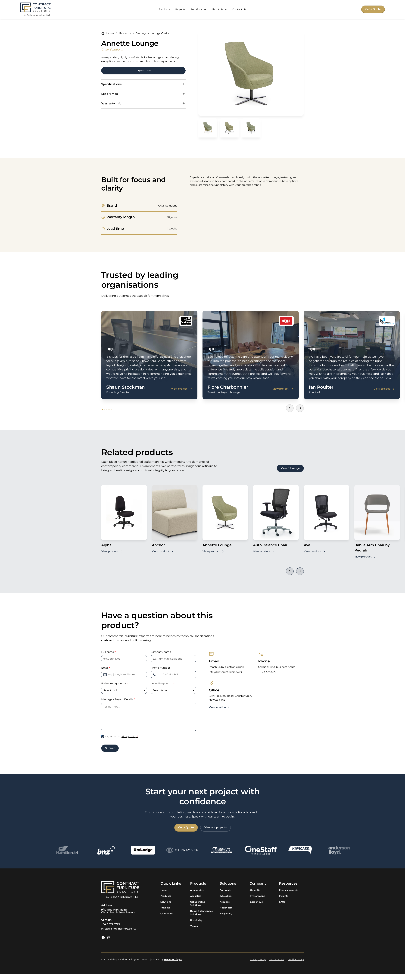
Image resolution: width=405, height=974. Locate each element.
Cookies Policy (296, 959)
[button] (198, 9)
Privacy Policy (258, 959)
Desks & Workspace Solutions (201, 913)
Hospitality (196, 920)
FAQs (282, 901)
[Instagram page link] (109, 938)
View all (194, 926)
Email (105, 667)
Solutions (165, 901)
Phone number (160, 667)
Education (226, 896)
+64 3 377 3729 (267, 671)
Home (163, 890)
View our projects (215, 827)
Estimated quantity (114, 683)
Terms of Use (276, 959)
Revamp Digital (173, 959)
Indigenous (256, 901)
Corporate (225, 890)
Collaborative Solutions (197, 903)
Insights (283, 896)
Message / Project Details (118, 699)
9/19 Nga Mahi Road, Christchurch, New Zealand (118, 911)
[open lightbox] (251, 73)
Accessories (196, 890)
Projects (180, 9)
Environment (257, 896)
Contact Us (239, 9)
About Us (254, 890)
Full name (108, 651)
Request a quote (288, 890)
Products (164, 9)
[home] (35, 9)
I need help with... (162, 683)
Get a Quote (373, 9)
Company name (161, 651)
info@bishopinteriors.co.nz (225, 671)
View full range (290, 468)
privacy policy (129, 736)
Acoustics (195, 896)
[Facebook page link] (103, 938)
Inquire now (143, 70)
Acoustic (225, 901)
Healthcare (226, 907)
